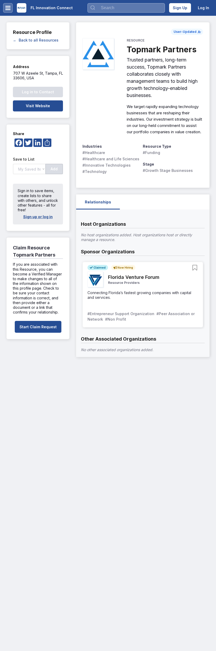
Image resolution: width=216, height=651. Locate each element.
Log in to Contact (38, 92)
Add (54, 169)
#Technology (94, 171)
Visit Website (38, 106)
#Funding (151, 152)
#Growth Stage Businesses (168, 170)
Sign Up (180, 8)
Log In (203, 8)
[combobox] (126, 8)
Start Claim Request (38, 327)
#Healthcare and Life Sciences (110, 159)
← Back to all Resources (35, 40)
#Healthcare (93, 152)
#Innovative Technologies (106, 165)
